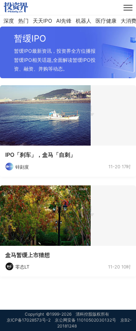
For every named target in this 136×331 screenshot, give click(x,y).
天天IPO (42, 20)
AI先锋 (63, 20)
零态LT (22, 267)
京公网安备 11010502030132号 (85, 320)
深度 (8, 20)
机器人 (83, 20)
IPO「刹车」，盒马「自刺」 (40, 154)
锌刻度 (22, 167)
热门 (23, 20)
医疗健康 (106, 20)
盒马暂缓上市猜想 (27, 254)
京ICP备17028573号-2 (29, 320)
